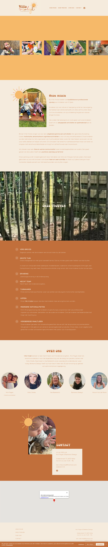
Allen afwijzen (90, 544)
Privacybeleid (9, 545)
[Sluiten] (106, 544)
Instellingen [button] (81, 544)
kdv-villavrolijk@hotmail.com (66, 465)
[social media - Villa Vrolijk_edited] (84, 8)
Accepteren (100, 544)
